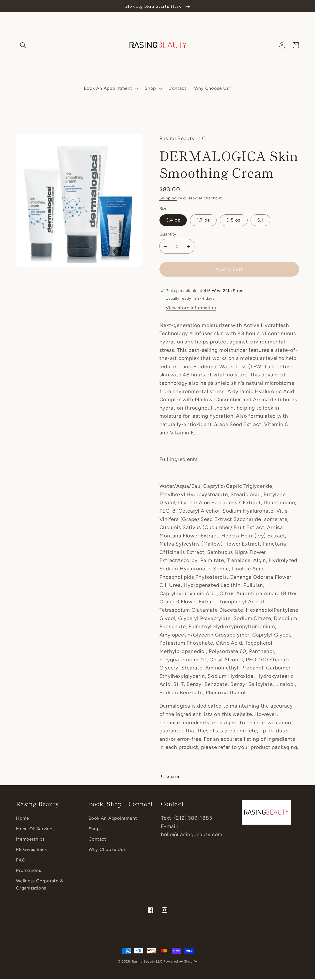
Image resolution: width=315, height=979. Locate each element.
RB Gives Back (31, 849)
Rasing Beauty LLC (147, 961)
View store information (191, 308)
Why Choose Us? (107, 849)
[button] (23, 45)
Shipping (168, 198)
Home (22, 818)
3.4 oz (173, 220)
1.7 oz (203, 220)
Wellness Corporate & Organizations (39, 884)
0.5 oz (233, 220)
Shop (94, 828)
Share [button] (173, 776)
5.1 (260, 220)
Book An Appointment (113, 818)
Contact (97, 839)
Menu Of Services (35, 828)
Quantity (167, 234)
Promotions (28, 870)
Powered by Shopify (180, 961)
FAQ (20, 860)
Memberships (30, 839)
